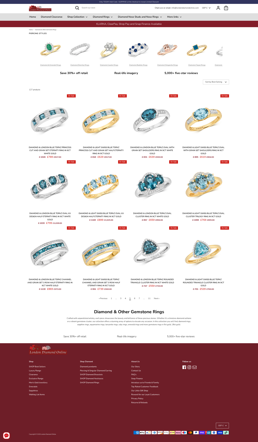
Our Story (135, 366)
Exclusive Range (36, 378)
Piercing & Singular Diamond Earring (96, 370)
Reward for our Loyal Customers (145, 394)
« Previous (103, 298)
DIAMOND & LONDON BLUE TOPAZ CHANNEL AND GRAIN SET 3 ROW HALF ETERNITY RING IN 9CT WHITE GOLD (50, 282)
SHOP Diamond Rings (89, 382)
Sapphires (33, 390)
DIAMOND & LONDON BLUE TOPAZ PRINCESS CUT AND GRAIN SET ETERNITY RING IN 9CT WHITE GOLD (50, 150)
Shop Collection (76, 17)
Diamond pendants (88, 366)
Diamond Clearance (51, 17)
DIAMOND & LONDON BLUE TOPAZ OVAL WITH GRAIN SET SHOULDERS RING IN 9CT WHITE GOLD (152, 150)
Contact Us (136, 370)
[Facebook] (184, 366)
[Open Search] (77, 8)
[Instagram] (189, 366)
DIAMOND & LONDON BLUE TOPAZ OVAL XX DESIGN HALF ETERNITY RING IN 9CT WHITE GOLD (50, 216)
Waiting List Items (37, 394)
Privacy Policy (137, 398)
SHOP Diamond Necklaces (91, 378)
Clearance (33, 374)
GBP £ (205, 8)
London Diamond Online (48, 434)
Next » (156, 298)
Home (32, 17)
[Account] (218, 6)
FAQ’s (133, 374)
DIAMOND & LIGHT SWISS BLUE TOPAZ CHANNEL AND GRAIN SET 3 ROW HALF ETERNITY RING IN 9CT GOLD (101, 282)
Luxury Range (35, 370)
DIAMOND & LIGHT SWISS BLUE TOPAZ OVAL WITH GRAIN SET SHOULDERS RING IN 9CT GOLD (203, 150)
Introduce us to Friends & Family (145, 382)
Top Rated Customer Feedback (144, 386)
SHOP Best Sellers (37, 366)
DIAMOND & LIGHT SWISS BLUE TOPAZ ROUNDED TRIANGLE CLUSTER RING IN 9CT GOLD (203, 282)
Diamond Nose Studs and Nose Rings (138, 17)
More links (173, 17)
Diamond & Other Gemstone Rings (45, 30)
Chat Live (159, 8)
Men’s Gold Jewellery (38, 382)
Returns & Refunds (139, 402)
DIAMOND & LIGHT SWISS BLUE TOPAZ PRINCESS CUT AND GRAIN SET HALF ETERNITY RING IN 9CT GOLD (101, 150)
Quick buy (50, 140)
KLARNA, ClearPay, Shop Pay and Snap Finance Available (129, 24)
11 (149, 298)
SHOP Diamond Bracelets (91, 374)
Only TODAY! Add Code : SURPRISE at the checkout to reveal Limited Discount (129, 2)
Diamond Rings (101, 17)
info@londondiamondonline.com (185, 8)
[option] (129, 24)
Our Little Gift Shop (139, 390)
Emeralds (33, 386)
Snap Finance (137, 378)
